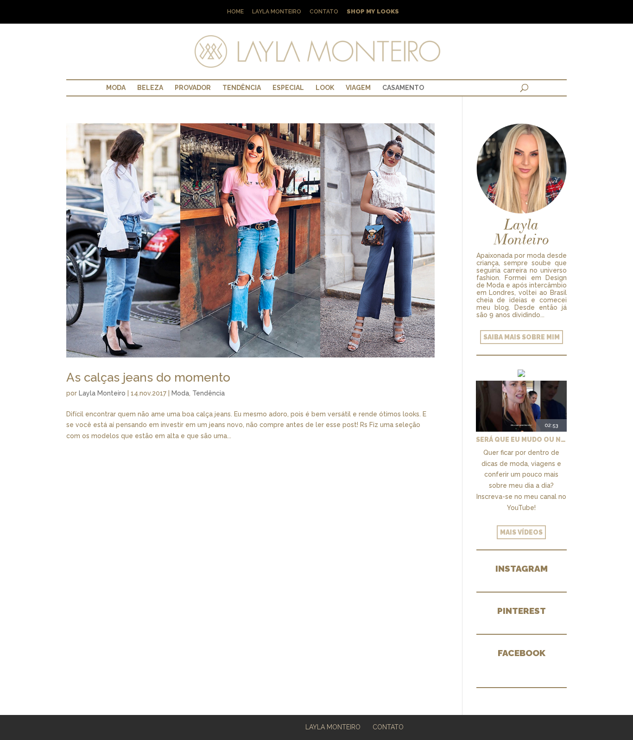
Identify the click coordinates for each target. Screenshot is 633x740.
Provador (193, 87)
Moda (116, 87)
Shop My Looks (373, 12)
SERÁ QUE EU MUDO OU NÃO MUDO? (521, 439)
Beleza (150, 87)
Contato (324, 12)
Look (325, 87)
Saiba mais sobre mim (521, 337)
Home (235, 12)
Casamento (403, 87)
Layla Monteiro (276, 12)
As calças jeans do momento (148, 377)
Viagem (358, 87)
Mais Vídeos (521, 532)
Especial (288, 87)
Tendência (241, 87)
